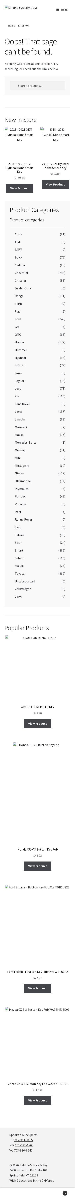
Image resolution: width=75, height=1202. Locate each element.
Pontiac (20, 496)
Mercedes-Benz (25, 442)
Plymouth (22, 489)
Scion (18, 543)
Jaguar (19, 381)
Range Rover (23, 519)
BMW (18, 250)
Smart (19, 550)
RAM (18, 512)
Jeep (18, 388)
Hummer (21, 350)
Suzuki (19, 566)
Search (37, 1195)
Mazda (19, 435)
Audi (18, 242)
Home (11, 25)
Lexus (18, 411)
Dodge (19, 296)
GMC (18, 335)
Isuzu (18, 373)
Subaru (19, 558)
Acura (18, 234)
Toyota (20, 573)
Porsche (20, 504)
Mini (18, 458)
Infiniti (19, 365)
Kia (17, 396)
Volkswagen (23, 589)
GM (17, 327)
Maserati (21, 427)
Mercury (20, 450)
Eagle (19, 304)
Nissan (19, 473)
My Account (12, 1195)
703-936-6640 (23, 1150)
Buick (18, 257)
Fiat (17, 311)
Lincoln (20, 419)
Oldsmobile (23, 481)
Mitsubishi (22, 466)
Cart (58, 1192)
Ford (18, 319)
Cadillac (20, 265)
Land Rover (22, 404)
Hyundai (20, 358)
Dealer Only (23, 288)
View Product (19, 188)
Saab (18, 527)
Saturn (19, 535)
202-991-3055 (23, 1140)
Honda (19, 342)
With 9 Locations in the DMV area (31, 1180)
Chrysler (20, 280)
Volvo (18, 597)
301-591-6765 (24, 1145)
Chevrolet (21, 273)
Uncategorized (25, 581)
